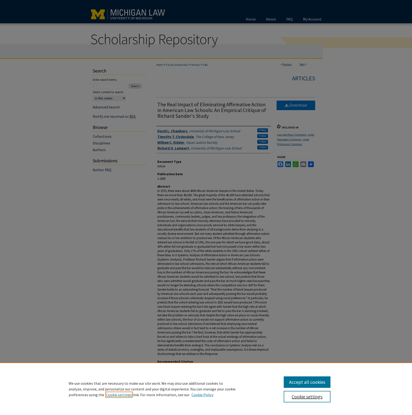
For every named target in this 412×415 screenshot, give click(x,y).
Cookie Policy (202, 394)
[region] (206, 389)
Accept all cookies (307, 382)
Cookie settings (119, 394)
